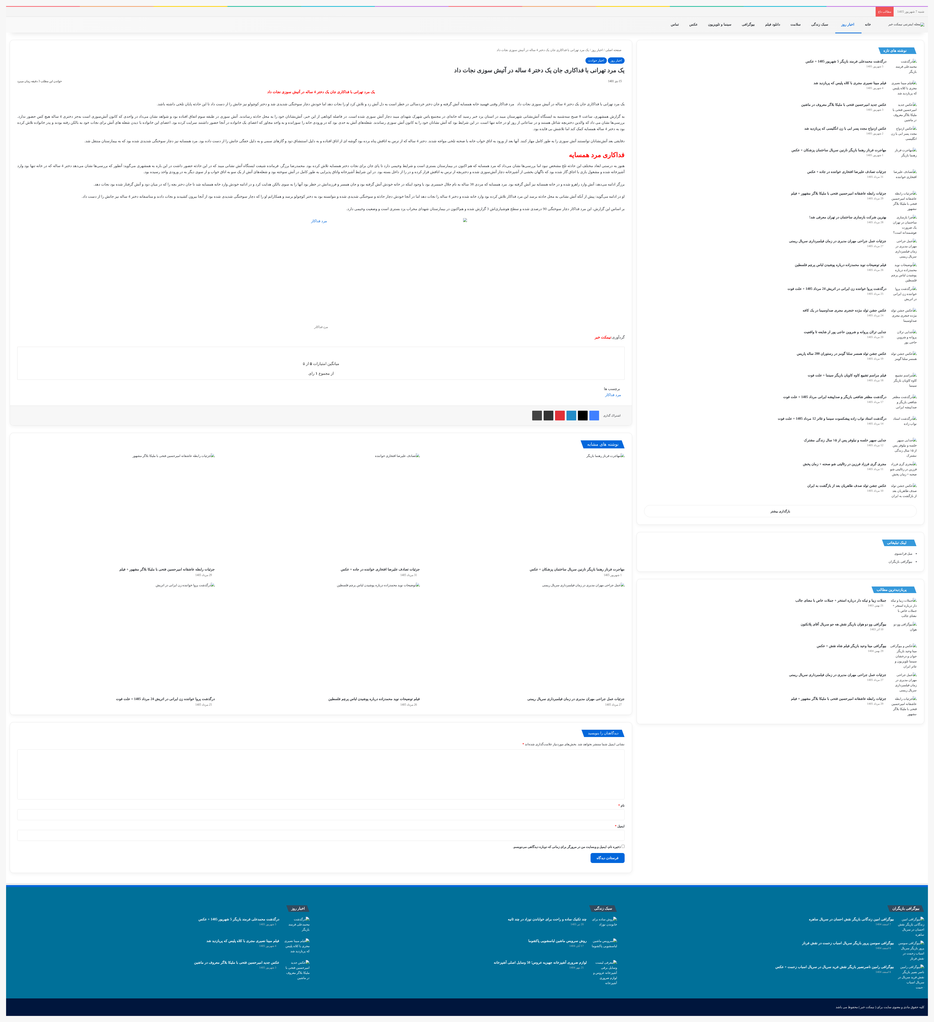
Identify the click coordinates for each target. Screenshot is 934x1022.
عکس (694, 24)
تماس (675, 24)
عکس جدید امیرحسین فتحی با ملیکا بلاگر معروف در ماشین (843, 105)
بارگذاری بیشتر (780, 511)
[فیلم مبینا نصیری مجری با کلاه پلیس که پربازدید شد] (903, 89)
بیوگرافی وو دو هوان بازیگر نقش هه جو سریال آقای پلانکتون (843, 624)
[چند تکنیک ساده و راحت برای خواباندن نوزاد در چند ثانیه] (603, 926)
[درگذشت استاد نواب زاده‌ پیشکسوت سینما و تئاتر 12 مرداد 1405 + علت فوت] (903, 425)
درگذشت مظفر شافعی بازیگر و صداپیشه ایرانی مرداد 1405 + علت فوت (834, 397)
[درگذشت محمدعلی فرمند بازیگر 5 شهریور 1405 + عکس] (903, 68)
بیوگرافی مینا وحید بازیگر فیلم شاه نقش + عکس (851, 646)
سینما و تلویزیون (720, 24)
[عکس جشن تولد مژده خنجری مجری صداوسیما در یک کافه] (903, 317)
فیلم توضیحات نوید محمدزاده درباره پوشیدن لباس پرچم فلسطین (374, 699)
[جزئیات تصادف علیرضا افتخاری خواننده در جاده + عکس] (321, 509)
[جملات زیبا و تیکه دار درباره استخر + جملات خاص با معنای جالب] (903, 608)
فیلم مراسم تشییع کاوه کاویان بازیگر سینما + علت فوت (847, 375)
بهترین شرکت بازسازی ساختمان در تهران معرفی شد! (847, 217)
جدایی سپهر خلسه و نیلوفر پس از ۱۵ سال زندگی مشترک (845, 440)
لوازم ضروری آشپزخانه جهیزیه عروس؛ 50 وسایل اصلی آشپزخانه (540, 962)
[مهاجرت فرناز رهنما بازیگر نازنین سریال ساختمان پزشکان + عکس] (526, 509)
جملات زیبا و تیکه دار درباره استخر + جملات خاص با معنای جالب (840, 600)
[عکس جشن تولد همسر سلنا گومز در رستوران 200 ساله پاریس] (903, 360)
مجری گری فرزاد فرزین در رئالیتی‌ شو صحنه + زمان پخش (844, 464)
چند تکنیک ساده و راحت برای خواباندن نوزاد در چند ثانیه (547, 919)
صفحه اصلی (613, 50)
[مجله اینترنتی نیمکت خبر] (906, 25)
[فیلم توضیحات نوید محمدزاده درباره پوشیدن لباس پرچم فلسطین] (321, 638)
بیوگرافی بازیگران (900, 561)
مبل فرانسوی (903, 553)
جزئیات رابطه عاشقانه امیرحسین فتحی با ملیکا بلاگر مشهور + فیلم (167, 569)
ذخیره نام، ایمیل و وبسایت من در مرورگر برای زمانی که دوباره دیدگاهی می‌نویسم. (567, 847)
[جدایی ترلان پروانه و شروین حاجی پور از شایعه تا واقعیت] (903, 338)
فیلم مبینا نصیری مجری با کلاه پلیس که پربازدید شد (850, 83)
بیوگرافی (749, 24)
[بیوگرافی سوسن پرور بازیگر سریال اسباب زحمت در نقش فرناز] (911, 951)
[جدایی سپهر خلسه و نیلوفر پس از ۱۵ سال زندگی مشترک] (903, 448)
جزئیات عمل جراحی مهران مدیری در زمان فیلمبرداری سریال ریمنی (576, 699)
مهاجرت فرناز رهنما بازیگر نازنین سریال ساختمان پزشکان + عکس (577, 569)
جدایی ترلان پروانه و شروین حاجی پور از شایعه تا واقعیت (845, 332)
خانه (868, 24)
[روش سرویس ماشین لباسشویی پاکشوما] (603, 947)
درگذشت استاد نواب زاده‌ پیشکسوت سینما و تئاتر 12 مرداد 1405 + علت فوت (832, 418)
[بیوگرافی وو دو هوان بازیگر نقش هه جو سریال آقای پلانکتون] (903, 631)
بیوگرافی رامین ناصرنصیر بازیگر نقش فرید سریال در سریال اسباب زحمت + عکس (834, 967)
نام (621, 805)
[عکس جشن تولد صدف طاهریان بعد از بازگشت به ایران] (903, 492)
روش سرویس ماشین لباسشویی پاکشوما (557, 941)
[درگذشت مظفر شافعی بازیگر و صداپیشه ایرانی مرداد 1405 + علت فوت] (903, 403)
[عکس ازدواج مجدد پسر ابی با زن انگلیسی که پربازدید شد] (903, 135)
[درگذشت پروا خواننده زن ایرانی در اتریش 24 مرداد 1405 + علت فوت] (116, 638)
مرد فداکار (613, 395)
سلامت (796, 24)
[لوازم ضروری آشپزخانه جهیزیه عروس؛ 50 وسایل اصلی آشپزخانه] (603, 973)
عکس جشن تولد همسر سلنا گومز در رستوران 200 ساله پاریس (841, 353)
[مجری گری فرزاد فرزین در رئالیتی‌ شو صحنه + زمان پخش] (903, 471)
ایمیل (620, 826)
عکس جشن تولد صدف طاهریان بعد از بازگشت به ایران (846, 486)
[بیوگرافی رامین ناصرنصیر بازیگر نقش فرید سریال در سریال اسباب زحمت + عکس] (911, 977)
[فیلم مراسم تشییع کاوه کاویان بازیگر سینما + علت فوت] (903, 382)
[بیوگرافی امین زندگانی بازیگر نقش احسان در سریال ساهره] (911, 927)
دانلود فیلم (773, 24)
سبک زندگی (820, 24)
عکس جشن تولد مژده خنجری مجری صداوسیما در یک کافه (844, 310)
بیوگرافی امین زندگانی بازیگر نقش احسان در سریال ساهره (851, 919)
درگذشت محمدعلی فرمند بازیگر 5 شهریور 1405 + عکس (846, 61)
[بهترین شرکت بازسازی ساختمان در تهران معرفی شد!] (903, 225)
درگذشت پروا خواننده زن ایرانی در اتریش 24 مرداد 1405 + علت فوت (165, 699)
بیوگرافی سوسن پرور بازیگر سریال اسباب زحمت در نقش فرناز (848, 943)
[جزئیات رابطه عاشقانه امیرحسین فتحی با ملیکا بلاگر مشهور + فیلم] (116, 509)
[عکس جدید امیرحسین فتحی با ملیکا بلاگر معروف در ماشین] (903, 112)
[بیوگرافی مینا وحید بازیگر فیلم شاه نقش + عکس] (903, 656)
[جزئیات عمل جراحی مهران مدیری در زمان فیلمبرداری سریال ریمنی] (526, 638)
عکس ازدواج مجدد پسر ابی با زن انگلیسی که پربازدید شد (845, 128)
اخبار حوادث (596, 60)
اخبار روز (848, 24)
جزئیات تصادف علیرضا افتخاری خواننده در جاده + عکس (380, 569)
